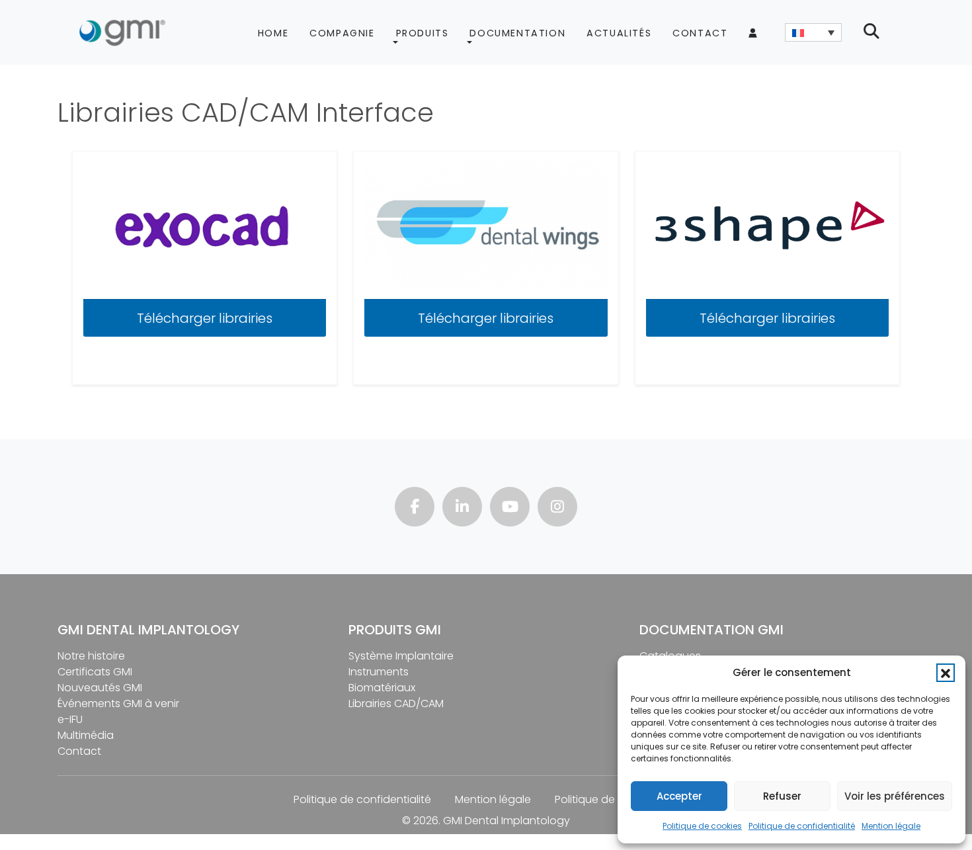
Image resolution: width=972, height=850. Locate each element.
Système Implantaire (401, 655)
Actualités (619, 33)
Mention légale (891, 825)
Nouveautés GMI (100, 687)
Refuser (782, 796)
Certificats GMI (95, 671)
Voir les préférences (894, 796)
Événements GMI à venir (118, 703)
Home (273, 33)
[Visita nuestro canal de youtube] (510, 508)
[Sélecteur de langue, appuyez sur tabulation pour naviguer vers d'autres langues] (813, 32)
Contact (699, 33)
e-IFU (70, 719)
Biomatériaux (381, 687)
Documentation (517, 33)
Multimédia (86, 735)
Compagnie (341, 33)
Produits (422, 33)
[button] (945, 672)
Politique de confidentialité (802, 825)
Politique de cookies (702, 825)
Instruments (378, 671)
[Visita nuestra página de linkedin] (462, 508)
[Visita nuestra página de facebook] (414, 508)
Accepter (679, 796)
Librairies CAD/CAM (396, 703)
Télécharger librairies (204, 318)
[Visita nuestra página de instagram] (557, 508)
